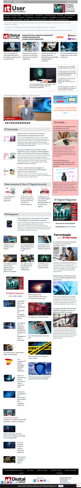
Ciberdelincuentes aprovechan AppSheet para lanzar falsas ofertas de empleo (10, 268)
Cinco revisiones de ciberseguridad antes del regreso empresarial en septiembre (11, 56)
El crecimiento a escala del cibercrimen (37, 357)
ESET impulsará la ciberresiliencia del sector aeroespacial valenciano (37, 297)
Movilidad (69, 17)
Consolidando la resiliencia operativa (9, 199)
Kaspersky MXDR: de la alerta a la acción (13, 119)
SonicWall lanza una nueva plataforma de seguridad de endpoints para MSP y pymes (21, 309)
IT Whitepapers (30, 17)
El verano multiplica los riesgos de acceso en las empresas (68, 55)
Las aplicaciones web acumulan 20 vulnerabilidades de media (66, 67)
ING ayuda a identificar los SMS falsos (21, 460)
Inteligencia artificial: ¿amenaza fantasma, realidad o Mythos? (14, 420)
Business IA (52, 19)
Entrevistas (60, 15)
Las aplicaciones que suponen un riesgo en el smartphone (26, 267)
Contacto (21, 473)
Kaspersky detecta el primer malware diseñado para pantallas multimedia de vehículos (49, 57)
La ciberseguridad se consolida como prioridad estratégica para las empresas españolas (43, 86)
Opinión (14, 17)
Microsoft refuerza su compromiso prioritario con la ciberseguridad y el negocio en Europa (64, 163)
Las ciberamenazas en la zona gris (38, 337)
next (46, 108)
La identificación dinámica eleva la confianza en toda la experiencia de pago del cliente (64, 129)
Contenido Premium (50, 15)
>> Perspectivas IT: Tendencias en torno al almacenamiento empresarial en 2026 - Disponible (30, 27)
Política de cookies (42, 470)
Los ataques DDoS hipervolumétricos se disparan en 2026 (27, 248)
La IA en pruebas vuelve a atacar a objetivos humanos (20, 447)
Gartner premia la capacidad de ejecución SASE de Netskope (39, 378)
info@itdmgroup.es (65, 482)
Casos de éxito (62, 17)
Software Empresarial (62, 19)
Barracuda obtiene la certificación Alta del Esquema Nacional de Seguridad (30, 56)
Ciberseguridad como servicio (39, 19)
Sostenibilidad (53, 17)
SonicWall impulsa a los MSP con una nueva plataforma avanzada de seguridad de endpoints (67, 88)
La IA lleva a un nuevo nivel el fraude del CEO (43, 266)
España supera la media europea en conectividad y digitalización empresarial (64, 278)
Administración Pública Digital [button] (12, 15)
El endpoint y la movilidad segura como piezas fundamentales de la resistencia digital (44, 202)
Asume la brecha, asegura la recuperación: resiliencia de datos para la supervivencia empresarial (31, 170)
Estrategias (7, 17)
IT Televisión (20, 17)
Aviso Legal (30, 470)
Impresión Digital (17, 19)
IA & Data (37, 17)
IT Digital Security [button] (28, 15)
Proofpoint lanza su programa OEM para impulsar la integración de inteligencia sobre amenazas (21, 331)
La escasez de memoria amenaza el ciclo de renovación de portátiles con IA (64, 244)
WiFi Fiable (26, 19)
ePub (20, 296)
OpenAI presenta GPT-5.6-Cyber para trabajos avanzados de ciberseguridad (14, 436)
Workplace (45, 17)
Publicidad (59, 473)
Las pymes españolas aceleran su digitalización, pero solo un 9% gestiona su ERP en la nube (64, 310)
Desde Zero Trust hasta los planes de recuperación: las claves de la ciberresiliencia (27, 201)
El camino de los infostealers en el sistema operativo (44, 247)
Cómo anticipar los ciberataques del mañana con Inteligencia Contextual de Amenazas (33, 219)
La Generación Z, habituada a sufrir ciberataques (13, 354)
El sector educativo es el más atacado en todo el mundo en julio (21, 381)
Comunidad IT (39, 15)
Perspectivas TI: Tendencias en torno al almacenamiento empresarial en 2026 (31, 135)
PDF (15, 296)
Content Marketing (69, 15)
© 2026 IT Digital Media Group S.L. (13, 470)
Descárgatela (70, 11)
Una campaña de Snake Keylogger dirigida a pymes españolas (21, 365)
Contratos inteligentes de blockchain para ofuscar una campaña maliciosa (21, 398)
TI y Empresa (7, 19)
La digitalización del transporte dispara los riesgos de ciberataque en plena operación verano (67, 81)
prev (8, 108)
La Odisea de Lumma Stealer (38, 317)
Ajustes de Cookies (56, 470)
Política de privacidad (71, 470)
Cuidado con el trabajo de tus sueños (8, 247)
